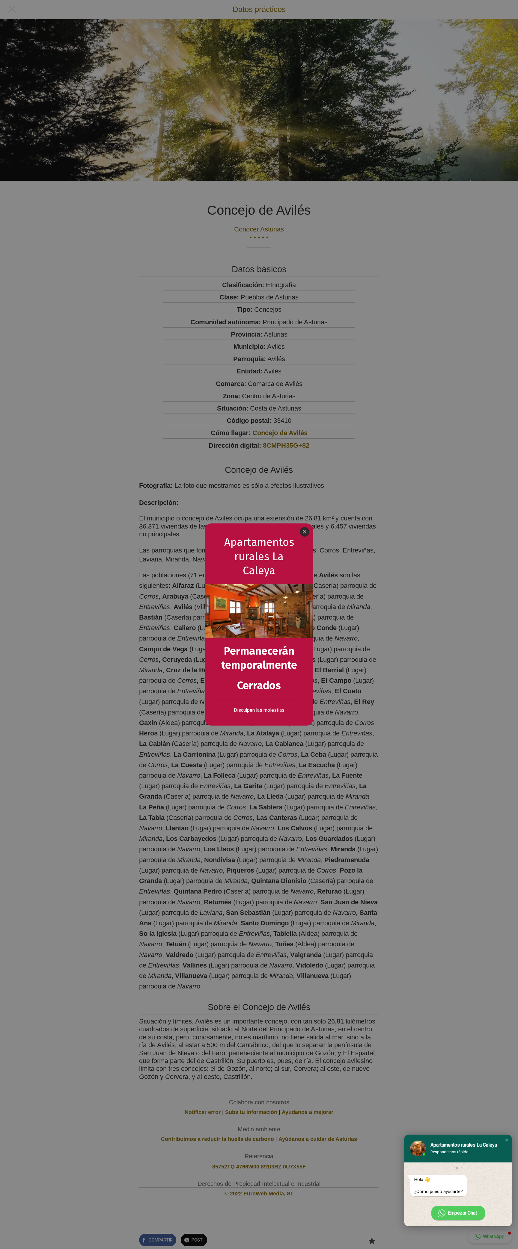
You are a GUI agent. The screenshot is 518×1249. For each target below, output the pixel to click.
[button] (507, 1140)
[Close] (304, 532)
